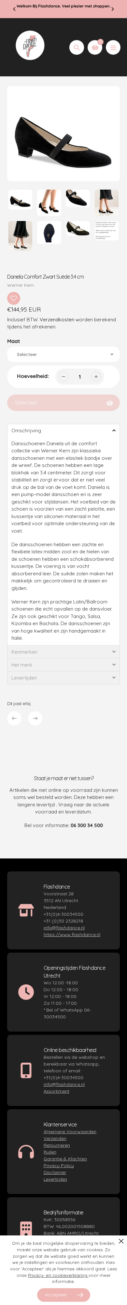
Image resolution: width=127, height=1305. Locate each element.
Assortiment (56, 1091)
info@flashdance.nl (64, 928)
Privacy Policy (59, 1165)
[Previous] (14, 9)
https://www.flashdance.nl (72, 934)
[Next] (112, 9)
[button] (63, 430)
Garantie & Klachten (65, 1159)
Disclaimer (55, 1172)
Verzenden (55, 1138)
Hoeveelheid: (33, 376)
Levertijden (55, 1179)
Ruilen (50, 1152)
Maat (13, 341)
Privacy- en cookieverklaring (58, 1275)
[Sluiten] (121, 1241)
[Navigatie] (113, 47)
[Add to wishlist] (13, 298)
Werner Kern (20, 285)
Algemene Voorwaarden (70, 1131)
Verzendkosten (57, 319)
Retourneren (57, 1145)
